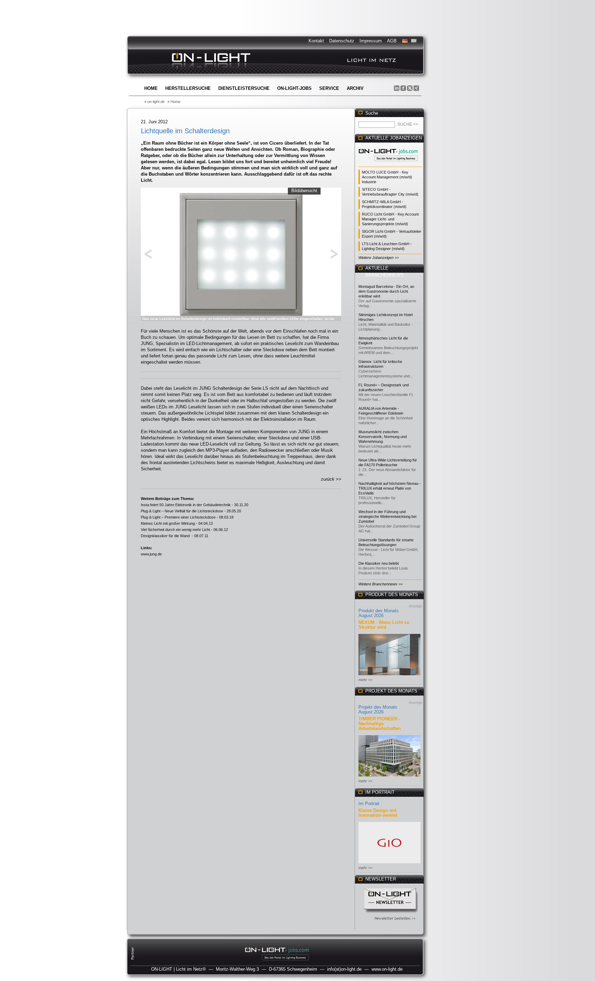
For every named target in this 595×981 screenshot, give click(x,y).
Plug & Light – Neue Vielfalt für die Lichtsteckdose (182, 511)
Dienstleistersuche (244, 88)
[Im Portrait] (389, 863)
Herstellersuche (188, 88)
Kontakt (316, 40)
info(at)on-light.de (344, 969)
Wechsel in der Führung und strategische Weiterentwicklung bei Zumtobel (387, 516)
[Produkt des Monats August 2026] (389, 675)
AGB (392, 40)
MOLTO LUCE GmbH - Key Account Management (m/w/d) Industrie (387, 177)
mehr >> (365, 680)
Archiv (355, 88)
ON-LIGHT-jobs (294, 88)
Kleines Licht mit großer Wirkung (168, 523)
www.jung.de (151, 554)
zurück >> (331, 479)
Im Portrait (368, 803)
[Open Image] (241, 254)
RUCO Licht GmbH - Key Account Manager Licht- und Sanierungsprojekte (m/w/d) (390, 219)
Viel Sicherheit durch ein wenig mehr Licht (175, 530)
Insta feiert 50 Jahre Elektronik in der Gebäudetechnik (186, 505)
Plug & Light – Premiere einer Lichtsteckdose (178, 517)
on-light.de (156, 102)
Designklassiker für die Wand (166, 536)
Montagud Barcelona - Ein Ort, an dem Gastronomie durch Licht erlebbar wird (386, 291)
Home (151, 88)
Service (329, 88)
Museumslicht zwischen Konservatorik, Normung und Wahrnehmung (382, 436)
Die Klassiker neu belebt (378, 563)
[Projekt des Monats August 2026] (389, 777)
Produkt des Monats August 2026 (378, 613)
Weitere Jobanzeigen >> (378, 257)
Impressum (370, 40)
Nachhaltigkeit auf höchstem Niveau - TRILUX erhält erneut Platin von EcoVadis (389, 488)
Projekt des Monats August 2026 (377, 709)
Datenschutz (341, 40)
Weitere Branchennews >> (380, 584)
